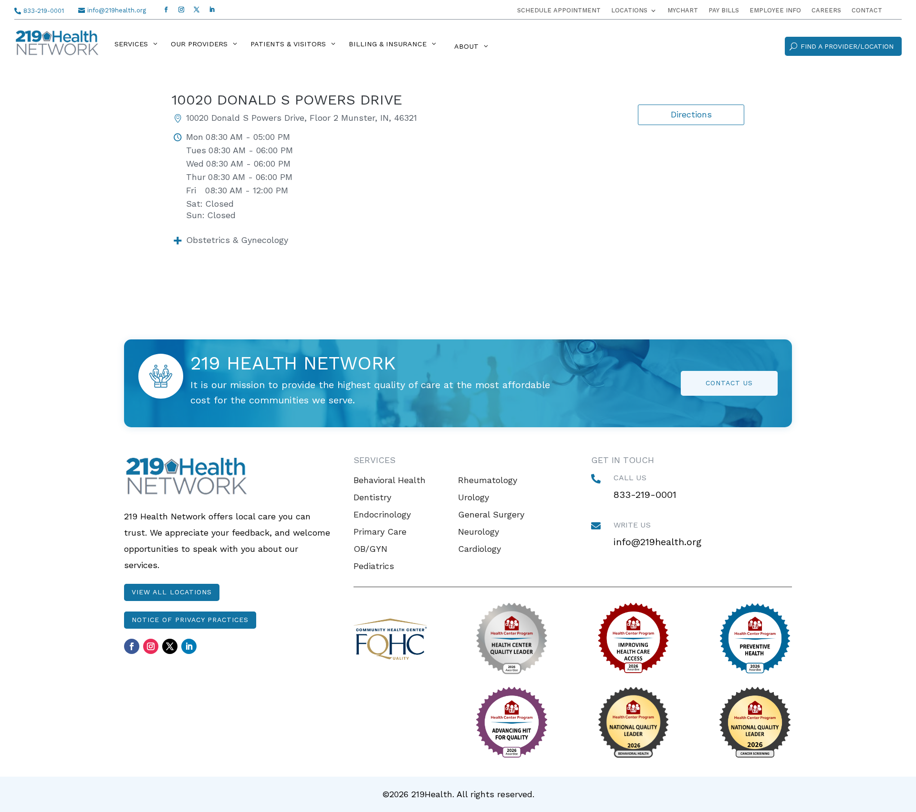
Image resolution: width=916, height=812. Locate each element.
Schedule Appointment (559, 10)
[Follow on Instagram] (181, 9)
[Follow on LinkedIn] (212, 9)
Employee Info (775, 10)
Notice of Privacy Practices (190, 619)
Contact (867, 10)
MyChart (682, 10)
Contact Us (729, 383)
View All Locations (172, 592)
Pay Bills (723, 10)
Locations (629, 10)
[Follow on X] (196, 9)
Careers (826, 10)
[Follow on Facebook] (166, 9)
